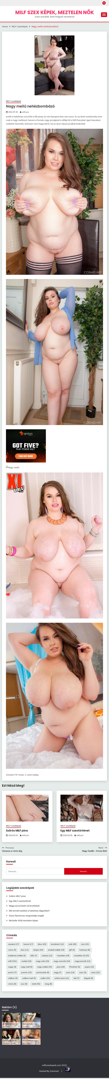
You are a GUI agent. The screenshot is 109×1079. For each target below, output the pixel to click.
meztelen (63, 955)
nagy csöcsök (62, 961)
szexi (95, 972)
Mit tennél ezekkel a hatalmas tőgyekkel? (29, 910)
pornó (12, 972)
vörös (12, 984)
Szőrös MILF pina (17, 830)
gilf (72, 950)
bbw (42, 944)
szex (82, 972)
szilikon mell (29, 978)
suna (70, 972)
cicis (85, 944)
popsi (89, 967)
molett (26, 961)
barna (28, 944)
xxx (24, 984)
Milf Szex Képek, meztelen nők (54, 12)
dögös (38, 950)
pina (61, 967)
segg (57, 972)
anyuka (13, 944)
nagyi (12, 967)
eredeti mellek (56, 950)
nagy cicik (42, 961)
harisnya (84, 950)
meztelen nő (81, 955)
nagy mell (26, 967)
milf (12, 961)
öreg (48, 984)
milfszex (25, 112)
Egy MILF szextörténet (75, 830)
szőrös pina (61, 978)
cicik (72, 944)
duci (25, 950)
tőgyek (88, 978)
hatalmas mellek (17, 955)
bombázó (57, 944)
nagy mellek (44, 967)
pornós (26, 972)
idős (33, 955)
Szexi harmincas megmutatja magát (26, 915)
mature (47, 955)
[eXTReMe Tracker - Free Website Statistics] (68, 1071)
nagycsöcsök (82, 961)
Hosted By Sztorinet (49, 1071)
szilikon (13, 978)
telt (76, 978)
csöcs (12, 950)
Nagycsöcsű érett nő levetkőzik (24, 905)
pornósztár (42, 972)
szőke (45, 978)
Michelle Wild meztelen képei (23, 920)
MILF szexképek (13, 101)
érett (36, 984)
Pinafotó (75, 967)
